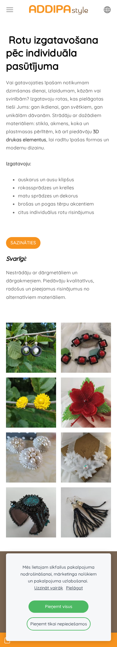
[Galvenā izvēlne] (10, 10)
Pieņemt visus (58, 606)
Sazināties (23, 242)
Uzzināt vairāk (48, 588)
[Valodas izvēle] (107, 10)
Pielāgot (74, 588)
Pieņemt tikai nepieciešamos (58, 624)
